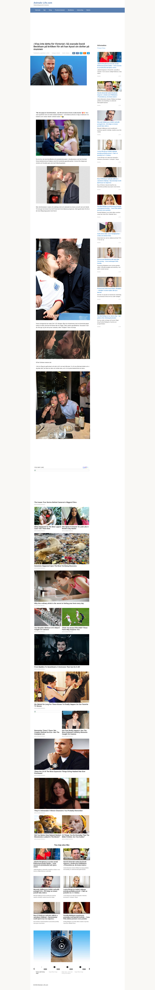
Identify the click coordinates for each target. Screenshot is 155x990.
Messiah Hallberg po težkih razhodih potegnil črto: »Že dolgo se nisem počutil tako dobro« (46, 891)
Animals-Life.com (43, 2)
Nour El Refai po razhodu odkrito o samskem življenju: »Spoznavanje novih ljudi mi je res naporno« (46, 917)
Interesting (80, 10)
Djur (44, 10)
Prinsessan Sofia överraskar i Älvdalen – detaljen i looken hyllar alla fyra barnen (109, 290)
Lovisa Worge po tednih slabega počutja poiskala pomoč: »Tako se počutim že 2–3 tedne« (75, 891)
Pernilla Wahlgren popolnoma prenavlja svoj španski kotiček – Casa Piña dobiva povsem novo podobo (76, 917)
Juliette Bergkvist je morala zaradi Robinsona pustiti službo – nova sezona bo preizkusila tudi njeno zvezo (46, 864)
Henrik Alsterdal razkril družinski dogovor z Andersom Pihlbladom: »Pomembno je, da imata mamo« (75, 863)
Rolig (50, 10)
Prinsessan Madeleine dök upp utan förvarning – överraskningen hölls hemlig (108, 261)
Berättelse (71, 10)
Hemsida (37, 10)
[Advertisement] (77, 26)
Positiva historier (60, 10)
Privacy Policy (101, 48)
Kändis (88, 10)
